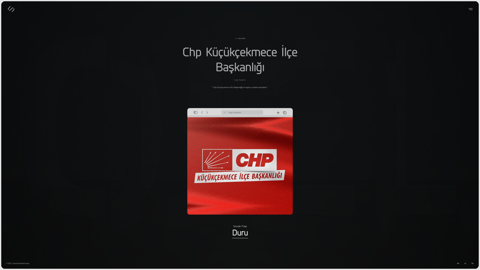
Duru (240, 233)
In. (465, 263)
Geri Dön (240, 38)
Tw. (472, 263)
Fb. (458, 263)
